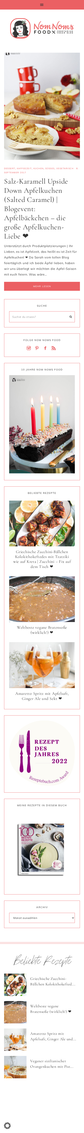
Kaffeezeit (24, 168)
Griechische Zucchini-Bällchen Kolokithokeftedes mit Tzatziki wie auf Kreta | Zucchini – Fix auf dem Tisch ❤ (42, 559)
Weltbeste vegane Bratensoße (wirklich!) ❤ (42, 630)
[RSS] (54, 348)
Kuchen (38, 168)
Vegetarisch (65, 168)
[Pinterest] (38, 348)
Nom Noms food (42, 28)
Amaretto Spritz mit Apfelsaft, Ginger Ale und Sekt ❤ (42, 696)
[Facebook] (46, 348)
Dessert (9, 168)
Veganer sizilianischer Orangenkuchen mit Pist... (52, 1064)
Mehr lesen (42, 286)
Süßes (50, 168)
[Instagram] (29, 348)
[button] (42, 5)
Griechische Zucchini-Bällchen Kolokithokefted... (52, 981)
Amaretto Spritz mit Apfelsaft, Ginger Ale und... (53, 1036)
